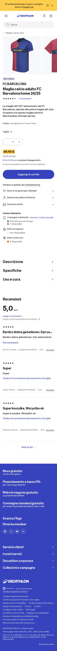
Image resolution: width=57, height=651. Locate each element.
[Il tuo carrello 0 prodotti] (51, 16)
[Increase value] (19, 142)
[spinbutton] (12, 142)
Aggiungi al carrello (28, 174)
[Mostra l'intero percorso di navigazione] (4, 33)
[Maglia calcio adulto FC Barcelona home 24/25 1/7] (22, 55)
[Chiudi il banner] (52, 5)
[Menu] (6, 16)
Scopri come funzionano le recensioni (20, 319)
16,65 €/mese (11, 160)
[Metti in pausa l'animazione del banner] (47, 5)
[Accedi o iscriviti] (44, 16)
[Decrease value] (6, 142)
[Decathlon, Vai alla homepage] (25, 16)
